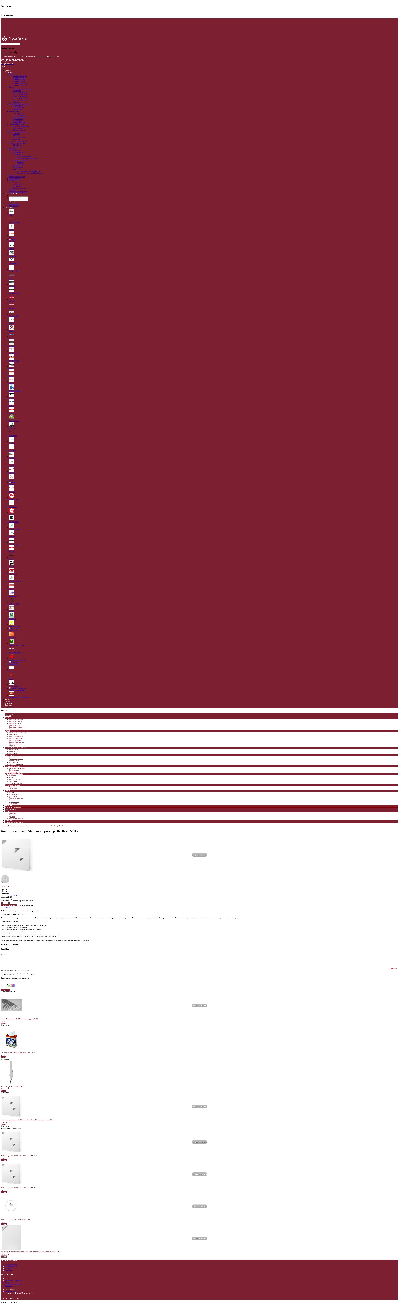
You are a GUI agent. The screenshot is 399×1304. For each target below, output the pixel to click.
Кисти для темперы (16, 727)
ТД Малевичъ (14, 895)
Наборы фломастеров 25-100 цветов (30, 173)
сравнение (29, 905)
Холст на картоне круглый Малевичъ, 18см (16, 1219)
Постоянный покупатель (9, 30)
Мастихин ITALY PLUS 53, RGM (13, 1086)
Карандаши (13, 796)
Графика (8, 790)
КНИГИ (8, 716)
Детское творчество (16, 819)
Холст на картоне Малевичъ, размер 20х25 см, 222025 (20, 1155)
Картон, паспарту (15, 779)
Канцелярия (13, 762)
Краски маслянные (16, 740)
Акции (7, 699)
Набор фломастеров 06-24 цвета (28, 171)
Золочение (8, 805)
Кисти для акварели (16, 719)
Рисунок (12, 800)
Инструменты (10, 755)
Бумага (11, 777)
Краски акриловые (15, 738)
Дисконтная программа (13, 1284)
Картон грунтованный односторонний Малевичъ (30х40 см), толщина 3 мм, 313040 (30, 1252)
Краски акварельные (16, 742)
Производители (10, 207)
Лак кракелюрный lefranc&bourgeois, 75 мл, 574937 (19, 1052)
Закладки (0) (5, 27)
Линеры (20, 162)
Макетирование (10, 809)
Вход (2, 25)
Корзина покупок (7, 32)
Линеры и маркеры (16, 798)
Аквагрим (12, 813)
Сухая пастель (14, 802)
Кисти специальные (16, 729)
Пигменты (13, 734)
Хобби (7, 811)
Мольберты (13, 787)
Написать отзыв (27, 901)
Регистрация (12, 25)
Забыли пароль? (14, 204)
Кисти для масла (15, 725)
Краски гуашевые (15, 744)
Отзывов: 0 (16, 901)
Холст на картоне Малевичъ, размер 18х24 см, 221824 (20, 1187)
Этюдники (13, 789)
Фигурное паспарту (16, 783)
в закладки (21, 905)
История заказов (11, 1266)
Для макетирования (16, 759)
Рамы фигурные (15, 772)
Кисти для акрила (15, 721)
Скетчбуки (13, 781)
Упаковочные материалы (14, 822)
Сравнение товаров (8, 28)
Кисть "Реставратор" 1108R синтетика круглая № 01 (19, 1019)
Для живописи (14, 751)
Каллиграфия (14, 794)
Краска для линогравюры (18, 732)
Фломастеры (13, 804)
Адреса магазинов (7, 34)
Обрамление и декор (12, 766)
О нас (7, 1278)
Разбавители (13, 753)
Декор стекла (13, 815)
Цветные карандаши (24, 156)
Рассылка (8, 1270)
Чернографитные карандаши (27, 158)
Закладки (8, 1268)
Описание (4, 907)
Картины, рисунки (11, 714)
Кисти (7, 718)
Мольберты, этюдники (13, 785)
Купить (3, 1023)
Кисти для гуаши (15, 723)
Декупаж (12, 817)
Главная (3, 23)
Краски (7, 731)
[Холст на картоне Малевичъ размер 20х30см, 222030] (17, 873)
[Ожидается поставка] (11, 1017)
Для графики (13, 749)
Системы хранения (16, 764)
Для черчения (14, 761)
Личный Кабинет (11, 193)
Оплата (7, 701)
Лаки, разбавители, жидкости (15, 747)
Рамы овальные (14, 770)
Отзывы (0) (12, 907)
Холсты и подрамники (13, 807)
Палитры (20, 115)
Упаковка (8, 703)
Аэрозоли (12, 746)
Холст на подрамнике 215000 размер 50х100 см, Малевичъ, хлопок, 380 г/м (27, 1120)
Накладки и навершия (17, 768)
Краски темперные (16, 736)
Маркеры (20, 164)
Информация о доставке (13, 1280)
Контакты (8, 707)
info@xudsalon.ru (11, 1291)
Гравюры (12, 792)
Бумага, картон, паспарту (14, 774)
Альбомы (12, 775)
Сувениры (8, 820)
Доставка (8, 705)
